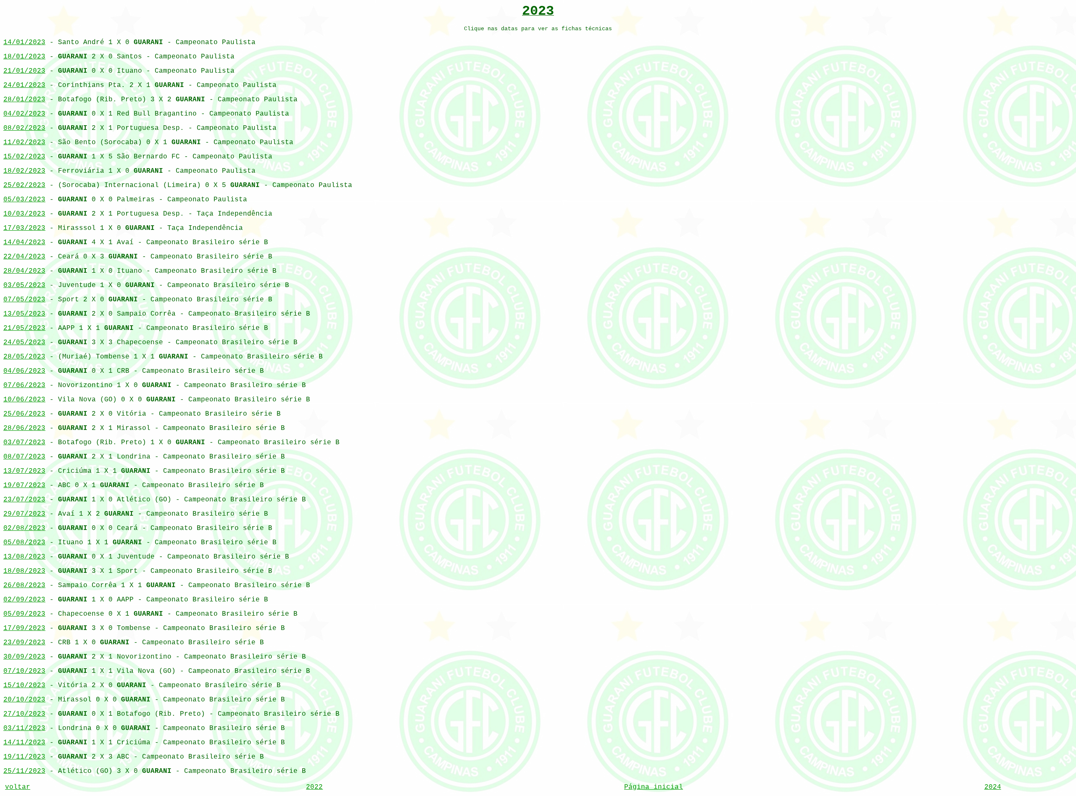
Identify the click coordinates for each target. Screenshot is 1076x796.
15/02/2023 (24, 157)
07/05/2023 (24, 299)
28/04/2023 (24, 271)
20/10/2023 (24, 700)
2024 (992, 787)
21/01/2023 (24, 71)
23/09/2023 (24, 642)
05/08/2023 (24, 542)
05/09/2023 (24, 614)
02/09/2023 (24, 600)
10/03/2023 (24, 214)
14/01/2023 (24, 42)
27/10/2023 (24, 714)
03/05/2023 (24, 285)
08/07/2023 (24, 457)
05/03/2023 (24, 199)
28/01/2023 (24, 99)
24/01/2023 (24, 85)
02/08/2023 (24, 528)
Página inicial (653, 787)
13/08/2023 (24, 557)
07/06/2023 (24, 385)
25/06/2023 (24, 414)
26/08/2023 (24, 585)
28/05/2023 (24, 357)
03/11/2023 (24, 728)
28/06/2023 (24, 428)
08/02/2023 (24, 128)
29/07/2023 (24, 514)
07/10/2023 (24, 671)
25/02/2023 (24, 185)
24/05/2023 (24, 342)
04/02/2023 (24, 114)
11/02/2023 (24, 142)
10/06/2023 (24, 399)
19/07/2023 (24, 485)
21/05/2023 (24, 328)
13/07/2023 (24, 471)
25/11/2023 (24, 771)
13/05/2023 (24, 314)
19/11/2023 (24, 757)
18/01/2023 (24, 57)
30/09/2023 (24, 657)
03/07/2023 (24, 442)
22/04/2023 (24, 257)
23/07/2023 (24, 499)
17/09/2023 (24, 628)
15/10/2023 (24, 685)
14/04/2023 (24, 242)
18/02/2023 (24, 171)
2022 (314, 787)
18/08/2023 (24, 571)
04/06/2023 (24, 371)
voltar (17, 787)
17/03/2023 (24, 228)
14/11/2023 (24, 742)
